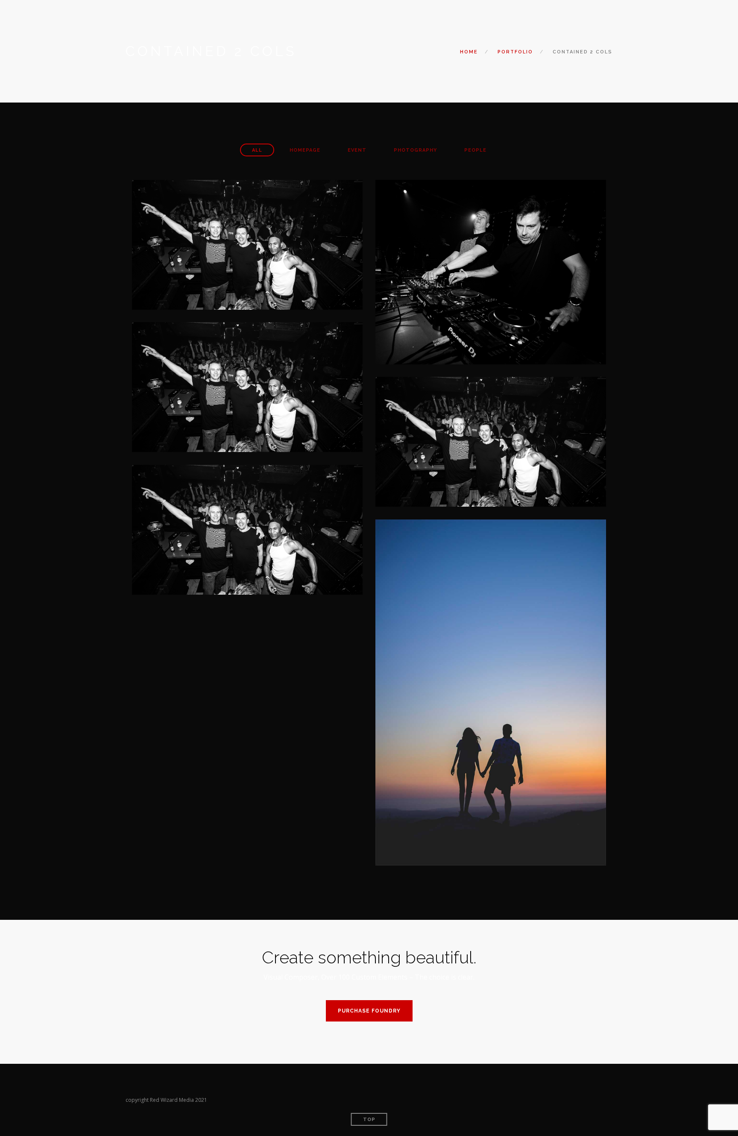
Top (369, 1119)
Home (469, 52)
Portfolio (515, 52)
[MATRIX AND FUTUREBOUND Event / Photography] (247, 529)
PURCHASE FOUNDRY (369, 1011)
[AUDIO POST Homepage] (490, 271)
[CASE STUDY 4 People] (490, 692)
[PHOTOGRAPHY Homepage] (247, 244)
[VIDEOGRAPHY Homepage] (247, 386)
